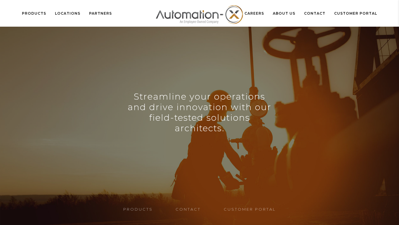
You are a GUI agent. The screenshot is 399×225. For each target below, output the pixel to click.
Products (34, 13)
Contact (314, 13)
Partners (100, 13)
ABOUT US (284, 13)
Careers (254, 13)
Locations (67, 13)
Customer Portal (355, 13)
